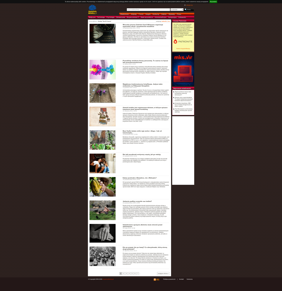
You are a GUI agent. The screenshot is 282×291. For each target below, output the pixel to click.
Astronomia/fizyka (160, 17)
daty (169, 21)
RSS (158, 279)
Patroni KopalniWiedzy (183, 48)
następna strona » (163, 273)
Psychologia (110, 17)
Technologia (101, 17)
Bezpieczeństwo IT (133, 17)
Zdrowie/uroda (120, 17)
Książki (148, 14)
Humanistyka (172, 17)
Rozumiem (213, 1)
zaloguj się (189, 5)
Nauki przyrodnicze (147, 17)
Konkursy (156, 14)
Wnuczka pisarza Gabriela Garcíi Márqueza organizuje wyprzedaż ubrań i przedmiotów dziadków (143, 25)
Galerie (163, 14)
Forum (141, 14)
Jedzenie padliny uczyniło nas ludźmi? (137, 201)
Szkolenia (190, 279)
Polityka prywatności (169, 279)
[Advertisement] (129, 52)
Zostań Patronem (179, 21)
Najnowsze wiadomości (182, 88)
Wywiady (172, 14)
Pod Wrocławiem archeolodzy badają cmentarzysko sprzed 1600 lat (184, 110)
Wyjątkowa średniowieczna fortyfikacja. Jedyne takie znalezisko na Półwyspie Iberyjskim (142, 85)
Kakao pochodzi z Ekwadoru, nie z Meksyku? (140, 178)
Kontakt (181, 279)
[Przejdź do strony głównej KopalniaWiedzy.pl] (92, 9)
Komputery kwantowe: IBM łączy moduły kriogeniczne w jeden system (183, 104)
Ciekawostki (182, 17)
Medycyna (92, 17)
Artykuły (134, 14)
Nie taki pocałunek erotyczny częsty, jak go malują (142, 154)
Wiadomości (124, 14)
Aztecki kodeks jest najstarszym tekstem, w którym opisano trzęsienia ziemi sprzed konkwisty (145, 108)
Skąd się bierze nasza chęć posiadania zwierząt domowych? (183, 93)
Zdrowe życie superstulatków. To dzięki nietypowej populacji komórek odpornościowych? (184, 99)
